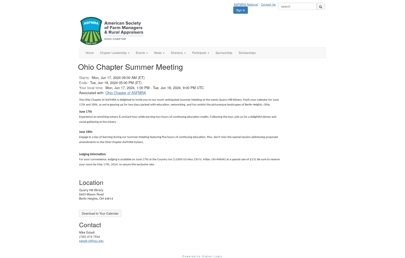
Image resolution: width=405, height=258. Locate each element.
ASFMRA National (246, 4)
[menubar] (255, 4)
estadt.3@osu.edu (91, 241)
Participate (199, 53)
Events (141, 53)
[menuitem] (247, 4)
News (158, 53)
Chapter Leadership (113, 53)
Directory (177, 53)
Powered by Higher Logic (202, 256)
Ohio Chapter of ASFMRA (125, 92)
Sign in (240, 10)
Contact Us (268, 4)
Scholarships (247, 53)
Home (90, 53)
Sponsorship (224, 53)
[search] (320, 6)
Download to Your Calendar (100, 213)
